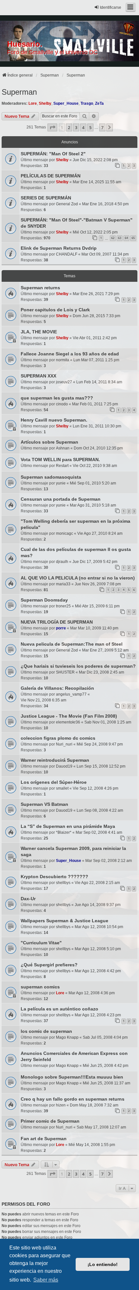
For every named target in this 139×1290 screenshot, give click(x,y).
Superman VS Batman (44, 804)
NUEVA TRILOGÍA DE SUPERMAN (57, 622)
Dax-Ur (28, 898)
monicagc (64, 533)
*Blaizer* (63, 832)
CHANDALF (66, 254)
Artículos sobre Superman (49, 442)
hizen (61, 1105)
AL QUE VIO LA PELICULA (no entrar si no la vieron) (78, 577)
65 (133, 238)
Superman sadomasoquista (51, 477)
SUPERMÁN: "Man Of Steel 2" (53, 153)
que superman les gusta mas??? (57, 397)
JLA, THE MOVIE (39, 331)
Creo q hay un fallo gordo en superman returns (72, 1099)
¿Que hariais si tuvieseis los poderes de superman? (78, 666)
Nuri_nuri (64, 744)
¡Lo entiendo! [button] (103, 1264)
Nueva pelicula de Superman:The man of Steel (72, 644)
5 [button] (90, 127)
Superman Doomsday (44, 600)
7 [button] (102, 127)
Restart (62, 465)
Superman (19, 92)
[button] (52, 127)
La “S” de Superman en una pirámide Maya (68, 826)
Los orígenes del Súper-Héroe (54, 782)
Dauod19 (64, 766)
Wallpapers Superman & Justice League (64, 920)
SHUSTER (65, 672)
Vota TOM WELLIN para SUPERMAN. (60, 459)
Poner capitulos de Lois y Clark (55, 309)
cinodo (62, 404)
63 (119, 238)
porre (61, 628)
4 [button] (83, 127)
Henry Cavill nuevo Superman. (54, 420)
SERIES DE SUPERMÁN (46, 197)
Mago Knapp (67, 1037)
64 (126, 238)
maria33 (63, 584)
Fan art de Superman (44, 1138)
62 (112, 238)
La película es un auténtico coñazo (59, 1008)
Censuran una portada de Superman (61, 499)
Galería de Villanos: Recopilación (57, 688)
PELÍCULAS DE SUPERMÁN (50, 175)
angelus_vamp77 (71, 694)
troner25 (63, 606)
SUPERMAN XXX (38, 375)
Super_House (66, 103)
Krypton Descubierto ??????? (54, 876)
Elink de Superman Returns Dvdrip (59, 248)
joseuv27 (64, 382)
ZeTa (99, 103)
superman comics (40, 986)
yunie (61, 483)
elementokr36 (68, 722)
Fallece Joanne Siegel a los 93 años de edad (70, 353)
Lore (32, 103)
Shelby (45, 103)
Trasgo (86, 103)
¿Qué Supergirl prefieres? (49, 964)
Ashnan (63, 448)
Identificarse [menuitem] (110, 7)
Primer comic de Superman (50, 1121)
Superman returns (40, 287)
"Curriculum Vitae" (41, 942)
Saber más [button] (45, 1280)
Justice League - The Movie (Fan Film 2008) (69, 716)
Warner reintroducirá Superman (55, 760)
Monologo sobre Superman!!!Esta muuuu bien (72, 1077)
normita (62, 360)
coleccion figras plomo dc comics (58, 738)
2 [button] (69, 127)
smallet (62, 788)
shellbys (63, 882)
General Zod (67, 204)
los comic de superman (46, 1031)
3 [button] (76, 127)
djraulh (62, 561)
